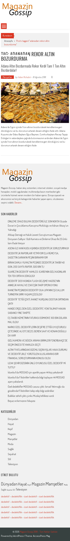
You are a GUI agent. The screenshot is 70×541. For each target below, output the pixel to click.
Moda (10, 444)
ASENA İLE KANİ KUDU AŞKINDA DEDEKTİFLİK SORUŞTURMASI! (38, 248)
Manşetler (7, 77)
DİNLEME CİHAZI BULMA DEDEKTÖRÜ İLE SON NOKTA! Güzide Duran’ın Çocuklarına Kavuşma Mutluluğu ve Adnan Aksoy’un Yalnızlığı (38, 225)
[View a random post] (62, 26)
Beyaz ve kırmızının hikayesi (21, 400)
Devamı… (18, 202)
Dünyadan (13, 419)
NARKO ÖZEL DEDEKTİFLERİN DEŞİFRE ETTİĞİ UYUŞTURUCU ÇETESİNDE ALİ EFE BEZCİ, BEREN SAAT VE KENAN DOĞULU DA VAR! (37, 331)
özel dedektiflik (46, 496)
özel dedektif (30, 496)
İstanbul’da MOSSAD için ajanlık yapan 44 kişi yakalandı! (35, 372)
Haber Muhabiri (24, 77)
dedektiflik (16, 496)
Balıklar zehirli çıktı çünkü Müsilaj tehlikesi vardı (31, 395)
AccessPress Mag (41, 535)
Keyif (10, 429)
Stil (9, 459)
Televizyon (13, 464)
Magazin (12, 434)
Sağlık (11, 449)
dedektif (5, 496)
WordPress (18, 535)
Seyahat (12, 454)
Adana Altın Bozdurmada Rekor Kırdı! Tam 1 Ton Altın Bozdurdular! (33, 68)
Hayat (11, 424)
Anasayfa (8, 40)
